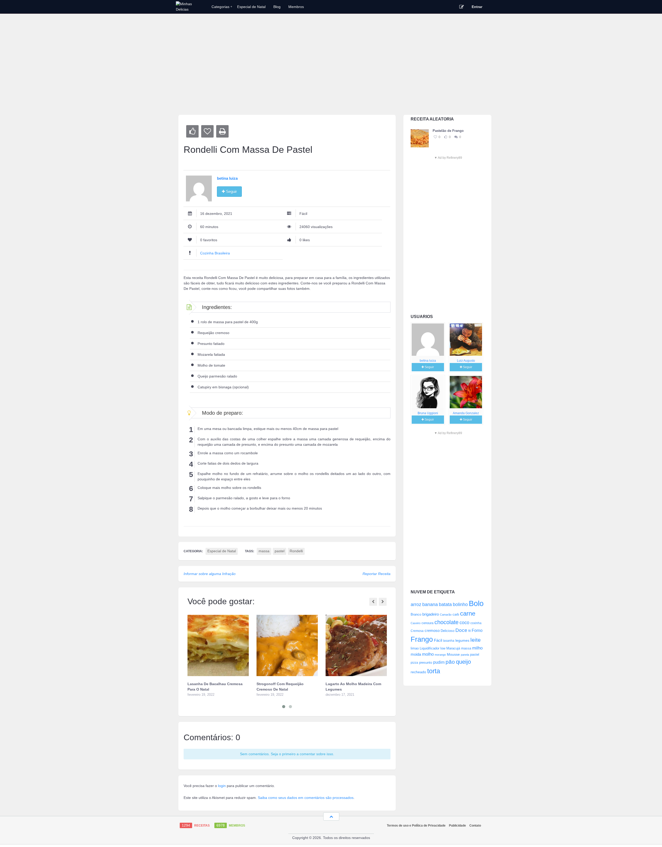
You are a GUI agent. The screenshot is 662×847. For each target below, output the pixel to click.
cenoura (427, 623)
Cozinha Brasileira (215, 253)
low (442, 648)
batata (445, 604)
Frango (422, 639)
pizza (414, 662)
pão (450, 662)
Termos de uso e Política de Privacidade (416, 825)
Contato (475, 825)
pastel (474, 654)
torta (433, 671)
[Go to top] (331, 816)
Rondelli (296, 551)
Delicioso (447, 631)
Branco (416, 614)
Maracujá (453, 648)
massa (466, 648)
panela (465, 654)
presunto (425, 662)
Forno (477, 630)
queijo (463, 662)
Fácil (438, 640)
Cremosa (417, 631)
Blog (277, 7)
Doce (461, 630)
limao (415, 648)
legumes (462, 640)
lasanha (448, 640)
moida (416, 654)
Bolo (476, 603)
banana (430, 604)
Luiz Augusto (466, 360)
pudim (439, 662)
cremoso (432, 631)
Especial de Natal (251, 7)
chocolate (446, 622)
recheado (418, 672)
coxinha (476, 623)
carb (456, 614)
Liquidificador (429, 648)
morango (440, 654)
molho (428, 654)
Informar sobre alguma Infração (210, 574)
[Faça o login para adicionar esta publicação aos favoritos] (435, 137)
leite (475, 640)
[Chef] (428, 339)
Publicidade (457, 825)
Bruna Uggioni (428, 413)
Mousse (453, 654)
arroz (416, 604)
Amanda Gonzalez (466, 413)
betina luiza (428, 360)
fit (469, 630)
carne (467, 613)
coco (464, 622)
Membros (296, 7)
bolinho (460, 604)
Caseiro (415, 623)
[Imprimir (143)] (222, 131)
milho (477, 648)
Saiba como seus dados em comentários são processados (305, 798)
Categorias (222, 7)
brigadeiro (430, 614)
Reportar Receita (376, 574)
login (222, 786)
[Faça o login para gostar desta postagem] (445, 137)
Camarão (446, 614)
